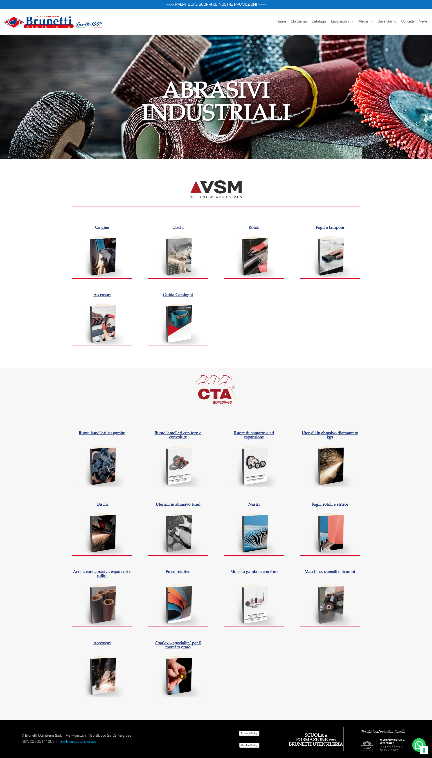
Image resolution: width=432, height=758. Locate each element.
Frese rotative (178, 572)
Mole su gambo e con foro (254, 572)
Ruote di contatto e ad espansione (254, 435)
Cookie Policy (249, 745)
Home (281, 21)
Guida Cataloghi (178, 295)
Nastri (254, 505)
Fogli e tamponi (330, 228)
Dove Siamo (387, 21)
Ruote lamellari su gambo (102, 433)
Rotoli (254, 228)
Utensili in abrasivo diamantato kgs (330, 435)
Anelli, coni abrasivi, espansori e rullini (102, 574)
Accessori (102, 295)
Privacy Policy (249, 733)
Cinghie (102, 228)
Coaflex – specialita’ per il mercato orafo (178, 645)
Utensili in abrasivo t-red (178, 505)
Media (363, 21)
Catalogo (319, 21)
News (423, 21)
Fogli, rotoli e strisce (330, 505)
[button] (419, 745)
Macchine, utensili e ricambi (330, 572)
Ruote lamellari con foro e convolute (178, 435)
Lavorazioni (340, 21)
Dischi (178, 228)
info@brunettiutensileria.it (77, 742)
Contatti (407, 21)
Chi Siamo (299, 21)
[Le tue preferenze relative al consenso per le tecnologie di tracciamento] (424, 750)
